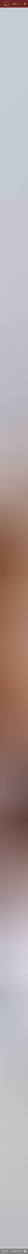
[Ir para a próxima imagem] (6, 1251)
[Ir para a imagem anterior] (3, 1251)
